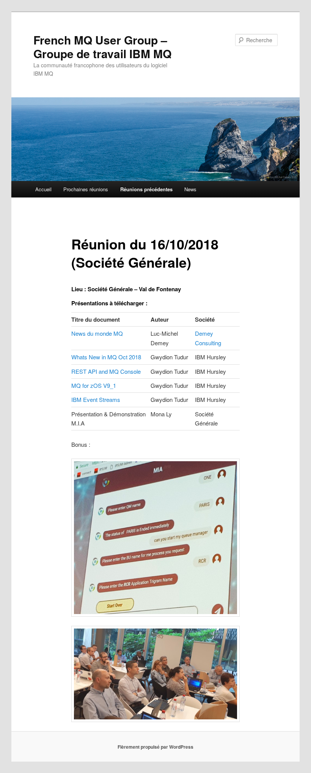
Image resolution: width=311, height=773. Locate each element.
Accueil (43, 189)
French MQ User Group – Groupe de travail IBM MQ (102, 47)
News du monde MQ (97, 333)
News (190, 189)
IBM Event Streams (95, 399)
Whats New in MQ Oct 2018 (106, 357)
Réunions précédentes (146, 189)
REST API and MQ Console (106, 371)
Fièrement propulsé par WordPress (155, 746)
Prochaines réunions (85, 189)
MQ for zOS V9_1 (93, 385)
